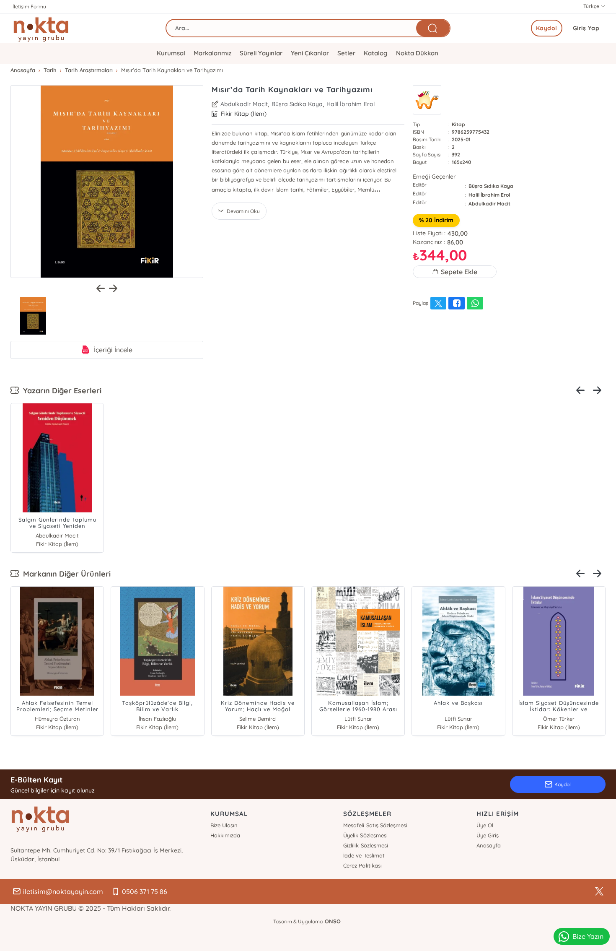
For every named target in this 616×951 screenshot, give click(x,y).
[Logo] (41, 28)
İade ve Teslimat (363, 855)
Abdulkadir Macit (244, 104)
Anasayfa (488, 845)
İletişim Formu (29, 6)
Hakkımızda (225, 835)
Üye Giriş (487, 835)
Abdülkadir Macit (57, 535)
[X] (599, 891)
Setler (346, 53)
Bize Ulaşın (224, 825)
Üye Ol (484, 825)
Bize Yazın (587, 936)
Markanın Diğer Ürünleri (65, 574)
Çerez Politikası (362, 865)
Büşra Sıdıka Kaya (297, 104)
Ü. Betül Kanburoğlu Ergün (357, 718)
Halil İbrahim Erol (350, 104)
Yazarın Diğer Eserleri (60, 390)
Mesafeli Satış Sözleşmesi (375, 825)
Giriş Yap (586, 28)
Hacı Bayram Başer (57, 718)
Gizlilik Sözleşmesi (365, 845)
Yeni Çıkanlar (310, 53)
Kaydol (546, 28)
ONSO (333, 921)
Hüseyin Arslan (258, 718)
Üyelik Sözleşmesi (365, 835)
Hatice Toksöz (558, 718)
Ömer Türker (157, 718)
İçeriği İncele (113, 350)
